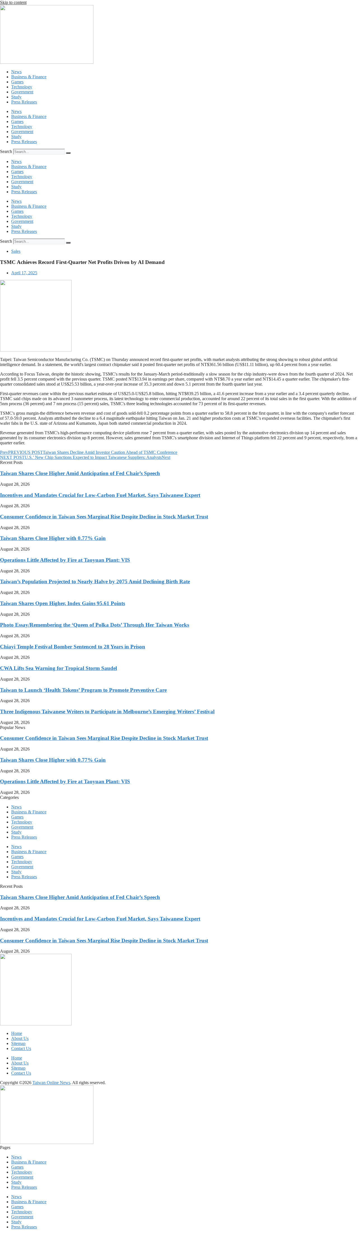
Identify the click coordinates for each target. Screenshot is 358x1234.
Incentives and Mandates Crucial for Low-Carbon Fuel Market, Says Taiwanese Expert (100, 495)
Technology (21, 86)
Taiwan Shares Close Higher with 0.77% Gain (53, 538)
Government (22, 91)
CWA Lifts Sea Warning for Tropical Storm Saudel (58, 668)
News (16, 71)
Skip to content (13, 2)
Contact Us (21, 1048)
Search (6, 151)
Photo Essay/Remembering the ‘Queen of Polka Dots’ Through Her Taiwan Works (94, 625)
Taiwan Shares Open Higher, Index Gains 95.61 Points (62, 603)
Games (17, 81)
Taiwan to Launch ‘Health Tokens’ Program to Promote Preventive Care (83, 690)
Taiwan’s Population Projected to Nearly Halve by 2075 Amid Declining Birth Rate (95, 581)
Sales (15, 251)
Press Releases (24, 102)
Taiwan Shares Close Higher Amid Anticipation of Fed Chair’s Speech (80, 473)
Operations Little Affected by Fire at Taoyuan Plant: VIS (65, 560)
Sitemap (18, 1043)
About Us (20, 1038)
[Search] (68, 153)
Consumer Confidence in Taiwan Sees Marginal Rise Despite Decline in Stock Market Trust (104, 517)
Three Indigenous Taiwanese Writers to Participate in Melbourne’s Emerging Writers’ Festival (107, 711)
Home (16, 1033)
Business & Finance (28, 76)
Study (16, 97)
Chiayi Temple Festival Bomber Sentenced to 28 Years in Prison (72, 647)
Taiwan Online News (51, 1082)
